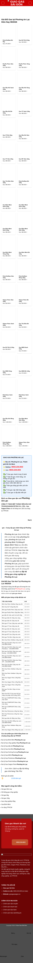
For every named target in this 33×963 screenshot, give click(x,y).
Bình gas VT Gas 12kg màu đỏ (10, 626)
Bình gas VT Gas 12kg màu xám (11, 631)
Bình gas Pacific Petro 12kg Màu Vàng (12, 612)
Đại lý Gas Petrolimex (13, 758)
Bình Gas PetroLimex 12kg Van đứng (12, 711)
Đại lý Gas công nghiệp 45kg (15, 743)
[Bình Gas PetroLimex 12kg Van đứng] (8, 386)
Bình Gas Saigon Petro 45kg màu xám (12, 729)
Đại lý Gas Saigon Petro (14, 764)
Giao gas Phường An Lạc (13, 457)
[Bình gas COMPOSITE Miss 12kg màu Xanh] (24, 338)
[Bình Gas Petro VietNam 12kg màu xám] (8, 267)
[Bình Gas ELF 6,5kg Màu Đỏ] (24, 31)
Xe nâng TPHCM (6, 807)
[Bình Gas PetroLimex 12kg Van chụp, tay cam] (24, 386)
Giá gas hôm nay (6, 789)
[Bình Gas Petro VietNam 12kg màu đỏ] (24, 172)
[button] (2, 3)
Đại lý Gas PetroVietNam (14, 761)
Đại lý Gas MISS (12, 755)
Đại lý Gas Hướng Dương (15, 752)
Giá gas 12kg (5, 798)
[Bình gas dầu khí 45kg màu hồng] (8, 410)
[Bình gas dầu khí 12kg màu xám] (24, 126)
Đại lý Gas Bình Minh (13, 740)
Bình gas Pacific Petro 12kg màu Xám (12, 609)
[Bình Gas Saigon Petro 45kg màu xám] (24, 433)
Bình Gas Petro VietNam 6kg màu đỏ (12, 604)
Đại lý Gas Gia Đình (13, 749)
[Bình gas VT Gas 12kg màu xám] (8, 150)
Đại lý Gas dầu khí (12, 746)
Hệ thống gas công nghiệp (9, 792)
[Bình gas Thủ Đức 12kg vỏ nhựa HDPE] (24, 315)
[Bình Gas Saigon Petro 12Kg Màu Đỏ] (24, 291)
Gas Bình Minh (6, 804)
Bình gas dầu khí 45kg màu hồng (11, 718)
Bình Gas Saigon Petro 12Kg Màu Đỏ (12, 682)
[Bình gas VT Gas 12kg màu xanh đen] (24, 102)
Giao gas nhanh (12, 474)
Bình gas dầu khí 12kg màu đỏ (10, 620)
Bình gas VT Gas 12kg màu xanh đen (12, 623)
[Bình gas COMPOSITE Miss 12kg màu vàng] (8, 362)
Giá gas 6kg (5, 795)
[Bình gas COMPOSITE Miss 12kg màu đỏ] (24, 362)
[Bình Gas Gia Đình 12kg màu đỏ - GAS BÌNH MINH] (24, 243)
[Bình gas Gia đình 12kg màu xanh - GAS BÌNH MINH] (8, 196)
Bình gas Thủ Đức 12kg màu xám (11, 637)
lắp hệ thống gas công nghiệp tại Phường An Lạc (16, 574)
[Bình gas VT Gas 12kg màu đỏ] (8, 126)
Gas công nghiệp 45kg (8, 801)
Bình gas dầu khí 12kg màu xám (11, 629)
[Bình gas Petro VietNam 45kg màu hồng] (8, 433)
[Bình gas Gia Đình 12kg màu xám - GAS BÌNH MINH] (24, 220)
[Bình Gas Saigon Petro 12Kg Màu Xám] (8, 291)
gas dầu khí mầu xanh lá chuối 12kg (12, 615)
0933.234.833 (15, 470)
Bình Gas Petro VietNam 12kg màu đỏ (12, 640)
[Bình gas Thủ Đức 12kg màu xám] (8, 172)
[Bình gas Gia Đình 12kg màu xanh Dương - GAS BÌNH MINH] (8, 220)
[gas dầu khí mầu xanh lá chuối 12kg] (8, 79)
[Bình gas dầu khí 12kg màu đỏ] (8, 102)
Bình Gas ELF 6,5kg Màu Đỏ (10, 607)
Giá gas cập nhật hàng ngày (16, 490)
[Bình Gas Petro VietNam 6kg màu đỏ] (8, 31)
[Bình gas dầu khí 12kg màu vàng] (24, 79)
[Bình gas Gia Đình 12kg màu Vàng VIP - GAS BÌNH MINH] (8, 243)
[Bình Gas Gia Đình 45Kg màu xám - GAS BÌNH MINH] (24, 410)
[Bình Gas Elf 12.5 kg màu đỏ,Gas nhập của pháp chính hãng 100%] (8, 338)
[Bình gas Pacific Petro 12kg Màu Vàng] (24, 55)
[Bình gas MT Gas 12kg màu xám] (24, 150)
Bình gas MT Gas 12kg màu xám (11, 634)
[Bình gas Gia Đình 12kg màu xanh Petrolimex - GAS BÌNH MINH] (24, 196)
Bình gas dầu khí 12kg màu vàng (11, 618)
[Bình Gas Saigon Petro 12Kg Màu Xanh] (8, 315)
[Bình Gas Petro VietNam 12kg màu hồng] (24, 267)
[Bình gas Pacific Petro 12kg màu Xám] (8, 55)
